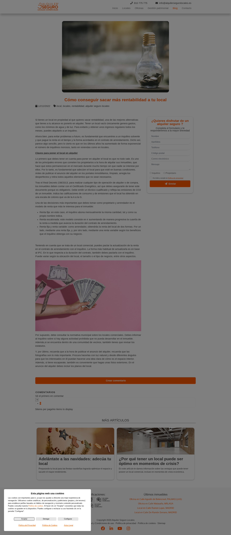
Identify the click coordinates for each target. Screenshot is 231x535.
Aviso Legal (68, 525)
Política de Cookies (49, 525)
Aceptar (24, 519)
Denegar (46, 519)
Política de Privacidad (27, 525)
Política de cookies (35, 506)
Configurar (68, 519)
